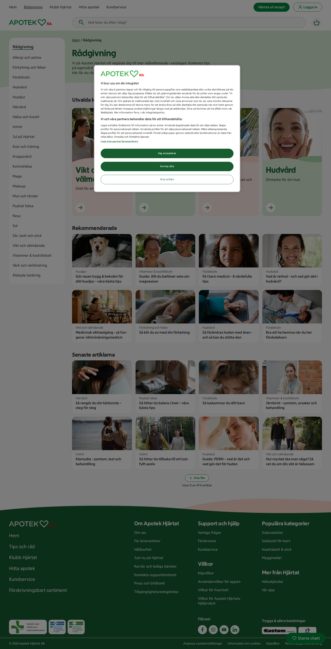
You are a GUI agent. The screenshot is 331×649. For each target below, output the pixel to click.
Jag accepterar (167, 153)
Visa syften (167, 179)
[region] (167, 128)
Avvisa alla (167, 166)
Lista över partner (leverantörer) (119, 141)
